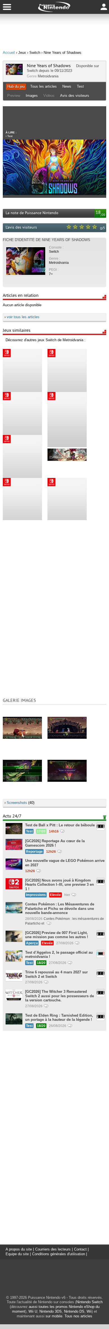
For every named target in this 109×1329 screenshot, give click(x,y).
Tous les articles (43, 86)
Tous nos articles (78, 1316)
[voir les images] (22, 727)
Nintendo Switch (89, 1302)
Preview (13, 95)
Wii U (33, 1311)
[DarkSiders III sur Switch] (67, 454)
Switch (32, 71)
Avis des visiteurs (74, 95)
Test (80, 86)
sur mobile (54, 1316)
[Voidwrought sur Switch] (22, 419)
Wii (89, 1311)
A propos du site (19, 1249)
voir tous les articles (23, 317)
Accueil (9, 52)
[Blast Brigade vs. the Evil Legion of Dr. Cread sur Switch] (22, 376)
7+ (51, 274)
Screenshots (17, 803)
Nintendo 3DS (50, 1311)
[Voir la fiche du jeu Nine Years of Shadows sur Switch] (14, 74)
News (66, 86)
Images (32, 95)
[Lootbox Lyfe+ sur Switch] (67, 505)
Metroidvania (48, 76)
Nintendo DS (74, 1311)
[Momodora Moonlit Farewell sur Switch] (67, 419)
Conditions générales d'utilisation (58, 1254)
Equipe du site (17, 1254)
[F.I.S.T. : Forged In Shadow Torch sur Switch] (22, 505)
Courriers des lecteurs (53, 1249)
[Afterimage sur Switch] (67, 376)
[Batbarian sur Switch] (22, 462)
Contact (80, 1249)
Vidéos (48, 95)
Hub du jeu (16, 86)
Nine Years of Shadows (49, 65)
